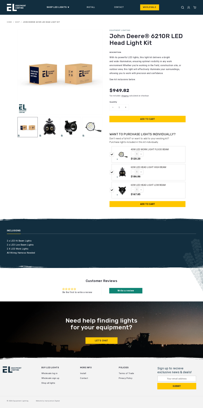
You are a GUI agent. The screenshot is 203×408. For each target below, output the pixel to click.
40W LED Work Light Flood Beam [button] (150, 149)
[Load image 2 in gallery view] (49, 127)
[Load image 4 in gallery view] (92, 127)
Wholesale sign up (50, 378)
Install (83, 373)
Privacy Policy (125, 378)
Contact (84, 378)
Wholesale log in (49, 373)
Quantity (113, 102)
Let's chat (101, 340)
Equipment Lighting (20, 401)
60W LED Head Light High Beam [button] (148, 167)
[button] (57, 7)
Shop (17, 22)
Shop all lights (48, 383)
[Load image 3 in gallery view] (71, 127)
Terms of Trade (126, 373)
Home (9, 22)
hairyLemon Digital (52, 401)
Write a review (126, 290)
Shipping (125, 96)
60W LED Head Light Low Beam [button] (148, 185)
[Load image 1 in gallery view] (28, 127)
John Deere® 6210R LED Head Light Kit (41, 22)
